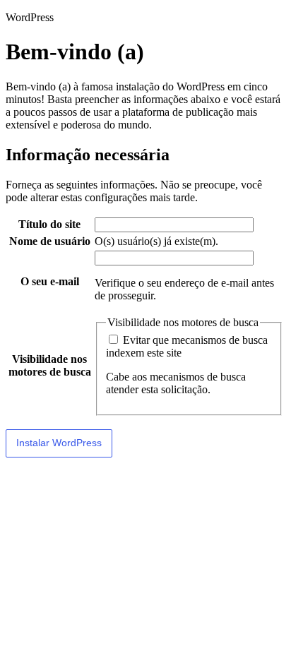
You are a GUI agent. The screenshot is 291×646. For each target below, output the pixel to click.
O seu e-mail (49, 281)
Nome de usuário (49, 241)
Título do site (49, 224)
